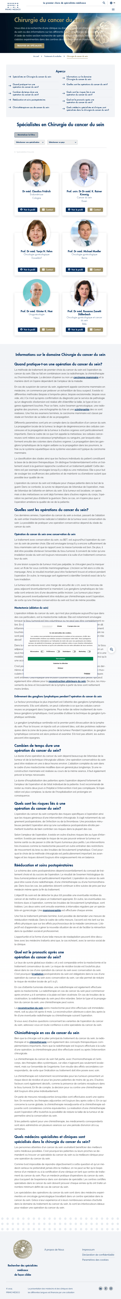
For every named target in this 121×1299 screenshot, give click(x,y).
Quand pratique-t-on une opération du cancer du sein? (26, 85)
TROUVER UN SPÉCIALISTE (29, 46)
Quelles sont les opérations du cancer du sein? (87, 84)
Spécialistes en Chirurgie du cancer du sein (32, 77)
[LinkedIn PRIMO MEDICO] (101, 1288)
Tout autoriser (60, 659)
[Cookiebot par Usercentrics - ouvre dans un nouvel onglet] (84, 674)
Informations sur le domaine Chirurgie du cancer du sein (79, 78)
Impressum (88, 1249)
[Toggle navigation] (113, 9)
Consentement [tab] (47, 626)
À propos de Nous (54, 1249)
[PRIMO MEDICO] (13, 6)
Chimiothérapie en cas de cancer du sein (31, 107)
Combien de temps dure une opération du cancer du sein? (26, 93)
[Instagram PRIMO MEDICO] (111, 1288)
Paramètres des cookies (95, 1259)
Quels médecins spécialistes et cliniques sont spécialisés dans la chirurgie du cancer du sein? (88, 108)
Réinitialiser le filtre (26, 135)
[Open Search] (104, 3)
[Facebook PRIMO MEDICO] (106, 1288)
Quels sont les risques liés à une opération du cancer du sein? (81, 93)
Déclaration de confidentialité (98, 1254)
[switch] (58, 651)
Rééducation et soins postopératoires (29, 100)
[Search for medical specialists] (111, 649)
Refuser (60, 668)
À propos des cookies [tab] (72, 626)
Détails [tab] (59, 626)
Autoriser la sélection (60, 663)
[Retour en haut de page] (116, 1294)
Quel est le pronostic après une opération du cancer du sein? (80, 101)
